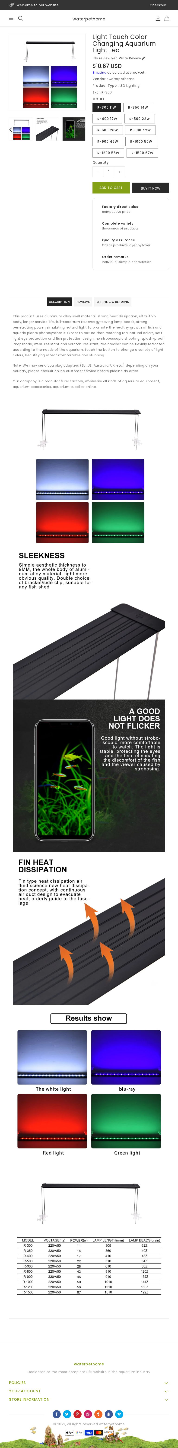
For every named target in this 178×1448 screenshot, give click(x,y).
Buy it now (150, 188)
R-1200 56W (108, 153)
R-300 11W (106, 107)
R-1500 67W (142, 153)
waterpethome (89, 19)
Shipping (99, 72)
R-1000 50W (141, 141)
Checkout (158, 5)
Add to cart (111, 187)
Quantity (100, 162)
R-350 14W (138, 107)
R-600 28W (107, 130)
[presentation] (10, 130)
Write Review (130, 58)
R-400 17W (107, 118)
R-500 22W (139, 118)
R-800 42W (140, 130)
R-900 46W (107, 141)
